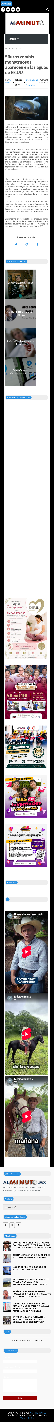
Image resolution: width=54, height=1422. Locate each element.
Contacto (38, 1340)
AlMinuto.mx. (38, 1412)
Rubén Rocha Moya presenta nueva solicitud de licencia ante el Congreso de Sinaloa (32, 1294)
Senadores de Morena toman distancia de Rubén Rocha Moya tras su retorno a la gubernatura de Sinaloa (31, 1307)
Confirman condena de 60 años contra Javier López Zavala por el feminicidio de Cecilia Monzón (32, 1245)
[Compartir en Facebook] (37, 244)
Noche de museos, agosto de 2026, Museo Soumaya (29, 1268)
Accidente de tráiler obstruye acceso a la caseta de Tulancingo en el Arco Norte (31, 1281)
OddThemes (27, 1417)
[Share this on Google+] (26, 244)
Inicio (7, 48)
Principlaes (16, 48)
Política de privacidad (21, 1340)
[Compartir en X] (16, 244)
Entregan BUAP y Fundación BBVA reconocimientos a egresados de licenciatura (29, 1319)
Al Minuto (8, 81)
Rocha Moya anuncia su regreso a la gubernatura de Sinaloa (32, 1256)
